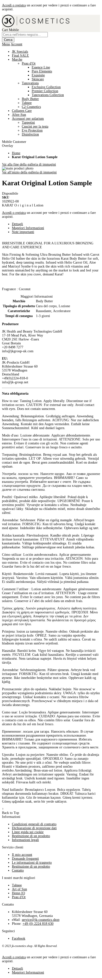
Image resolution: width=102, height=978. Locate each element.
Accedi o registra (14, 5)
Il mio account (22, 855)
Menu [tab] (6, 44)
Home (16, 153)
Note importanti (23, 232)
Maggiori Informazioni (28, 228)
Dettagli (17, 224)
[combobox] (25, 34)
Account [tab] (16, 44)
